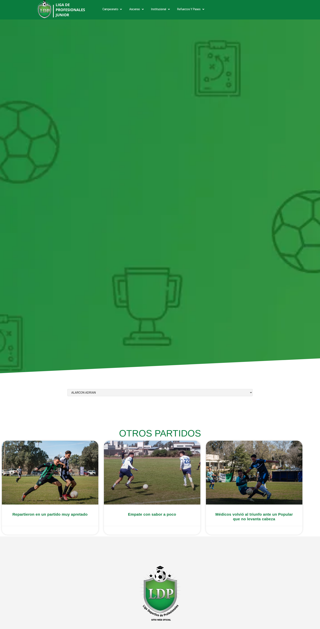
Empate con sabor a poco (152, 514)
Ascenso (134, 9)
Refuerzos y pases (188, 9)
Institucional (158, 9)
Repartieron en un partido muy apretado (50, 514)
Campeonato (110, 9)
